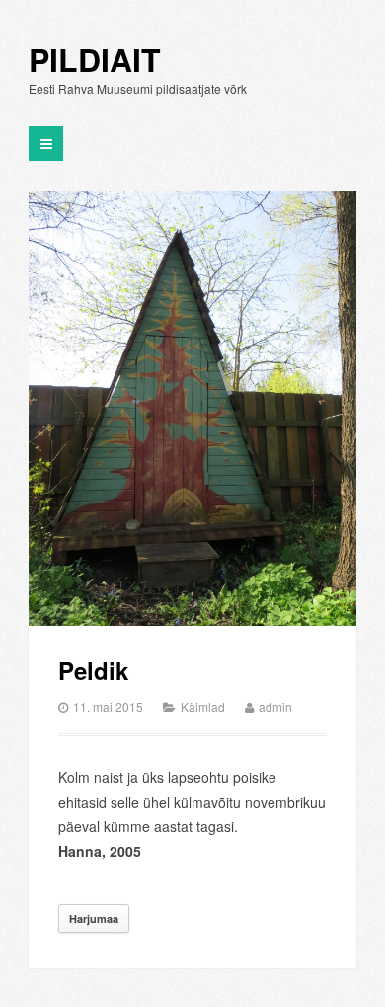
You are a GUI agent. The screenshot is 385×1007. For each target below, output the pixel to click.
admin (275, 706)
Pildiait (95, 60)
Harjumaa (93, 918)
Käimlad (203, 706)
